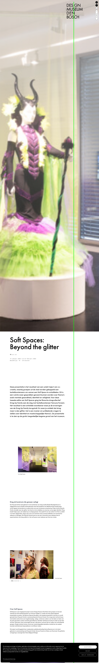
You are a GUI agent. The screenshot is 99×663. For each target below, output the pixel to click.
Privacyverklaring (9, 659)
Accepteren (87, 647)
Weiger (88, 651)
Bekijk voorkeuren (88, 655)
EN (96, 8)
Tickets (96, 15)
